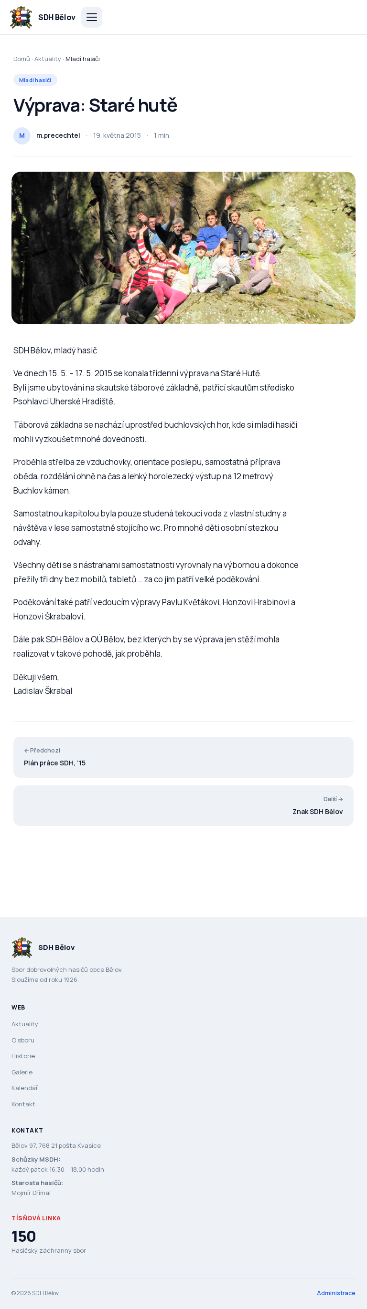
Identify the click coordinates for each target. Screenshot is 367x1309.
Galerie (21, 1072)
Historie (23, 1055)
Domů (21, 58)
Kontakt (23, 1104)
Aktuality (47, 58)
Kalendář (24, 1087)
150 (23, 1236)
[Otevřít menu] (91, 17)
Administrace (336, 1293)
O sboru (22, 1040)
